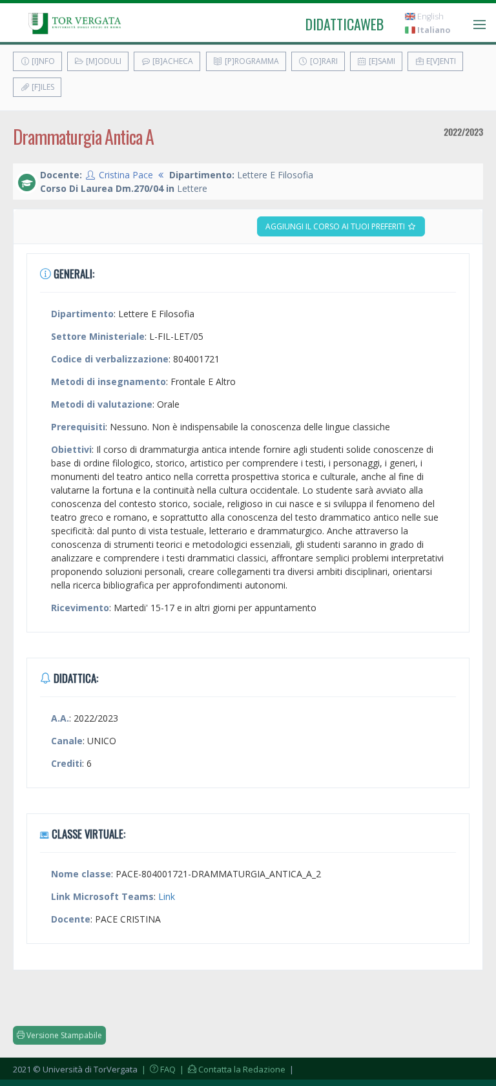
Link (166, 896)
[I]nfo (42, 61)
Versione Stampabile (63, 1035)
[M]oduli (102, 61)
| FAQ (158, 1069)
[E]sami (381, 61)
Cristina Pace (126, 175)
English (429, 16)
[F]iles (42, 86)
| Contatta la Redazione (231, 1069)
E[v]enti (440, 61)
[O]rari (323, 61)
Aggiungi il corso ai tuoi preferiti (336, 226)
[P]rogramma (251, 61)
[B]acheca (171, 61)
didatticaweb (344, 24)
